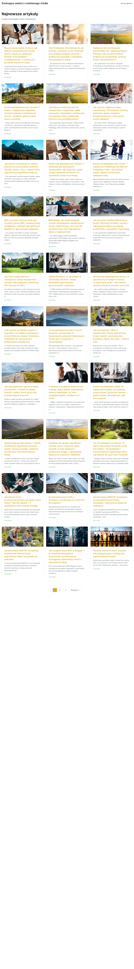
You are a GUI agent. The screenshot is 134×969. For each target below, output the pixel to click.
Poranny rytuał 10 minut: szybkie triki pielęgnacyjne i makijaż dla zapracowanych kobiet (109, 553)
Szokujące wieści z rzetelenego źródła (25, 3)
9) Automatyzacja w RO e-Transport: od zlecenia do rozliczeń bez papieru (66, 500)
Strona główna (126, 3)
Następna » (75, 590)
